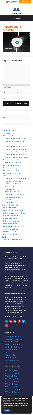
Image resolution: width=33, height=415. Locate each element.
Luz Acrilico (8, 200)
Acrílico (7, 352)
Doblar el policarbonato (11, 216)
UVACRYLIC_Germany (12, 373)
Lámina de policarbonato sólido (15, 138)
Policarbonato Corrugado (11, 168)
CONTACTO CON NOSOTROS (12, 239)
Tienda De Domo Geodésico (14, 344)
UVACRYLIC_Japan (11, 376)
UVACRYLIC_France (12, 378)
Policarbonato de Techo (11, 170)
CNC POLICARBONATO (10, 205)
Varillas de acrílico (10, 357)
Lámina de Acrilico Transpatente (15, 178)
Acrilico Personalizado (10, 229)
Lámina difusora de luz (12, 144)
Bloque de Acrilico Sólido (13, 192)
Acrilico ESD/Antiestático (13, 184)
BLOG (4, 237)
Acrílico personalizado (12, 360)
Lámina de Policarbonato (11, 136)
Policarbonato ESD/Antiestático (15, 141)
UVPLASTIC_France (11, 386)
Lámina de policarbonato (13, 336)
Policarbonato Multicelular (11, 160)
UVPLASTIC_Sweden (12, 392)
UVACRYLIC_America (12, 371)
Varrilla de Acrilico (10, 186)
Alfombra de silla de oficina (13, 347)
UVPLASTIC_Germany (12, 389)
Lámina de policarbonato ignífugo (15, 149)
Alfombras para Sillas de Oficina (13, 226)
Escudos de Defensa (10, 224)
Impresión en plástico (10, 218)
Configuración (7, 407)
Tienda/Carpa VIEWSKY (13, 342)
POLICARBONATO (8, 133)
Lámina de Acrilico (11, 202)
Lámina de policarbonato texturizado (16, 157)
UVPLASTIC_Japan (11, 384)
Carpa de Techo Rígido (10, 234)
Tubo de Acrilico (10, 189)
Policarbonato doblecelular (13, 162)
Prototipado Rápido (9, 208)
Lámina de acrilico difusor (13, 197)
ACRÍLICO (6, 176)
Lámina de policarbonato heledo (15, 154)
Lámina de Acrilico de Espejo (14, 194)
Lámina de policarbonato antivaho (16, 146)
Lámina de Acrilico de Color (14, 181)
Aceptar (7, 410)
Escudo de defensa (11, 349)
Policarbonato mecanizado (13, 339)
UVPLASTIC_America (12, 381)
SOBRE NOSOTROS (9, 130)
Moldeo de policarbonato (11, 221)
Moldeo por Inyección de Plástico (14, 213)
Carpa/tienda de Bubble (9, 232)
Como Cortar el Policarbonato (13, 210)
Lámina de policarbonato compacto (16, 152)
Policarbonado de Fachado (12, 173)
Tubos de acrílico (10, 355)
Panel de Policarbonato (11, 165)
